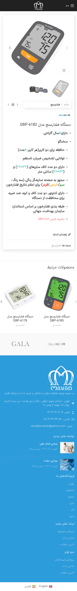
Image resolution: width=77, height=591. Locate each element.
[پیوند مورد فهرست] (38, 412)
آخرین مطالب (67, 544)
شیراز (71, 516)
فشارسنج (55, 105)
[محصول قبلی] (17, 105)
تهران (71, 484)
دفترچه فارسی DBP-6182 (51, 219)
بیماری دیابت (50, 461)
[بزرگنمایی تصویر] (64, 70)
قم (72, 510)
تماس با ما (68, 538)
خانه (66, 105)
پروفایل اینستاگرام (64, 560)
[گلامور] (56, 344)
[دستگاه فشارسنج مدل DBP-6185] (56, 293)
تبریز (72, 503)
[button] (67, 48)
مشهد (71, 497)
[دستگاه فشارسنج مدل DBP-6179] (20, 293)
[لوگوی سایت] (38, 5)
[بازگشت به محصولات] (13, 105)
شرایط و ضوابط (66, 532)
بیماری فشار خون (48, 444)
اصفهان (70, 490)
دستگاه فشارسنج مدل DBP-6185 (57, 318)
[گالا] (20, 344)
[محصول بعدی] (8, 105)
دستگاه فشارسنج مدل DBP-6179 (20, 318)
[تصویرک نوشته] (67, 447)
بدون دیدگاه (34, 449)
